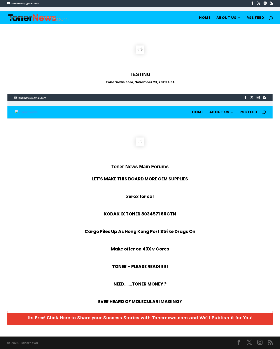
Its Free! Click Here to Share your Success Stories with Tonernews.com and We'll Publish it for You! (140, 318)
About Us (226, 18)
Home (205, 18)
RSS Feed (255, 18)
